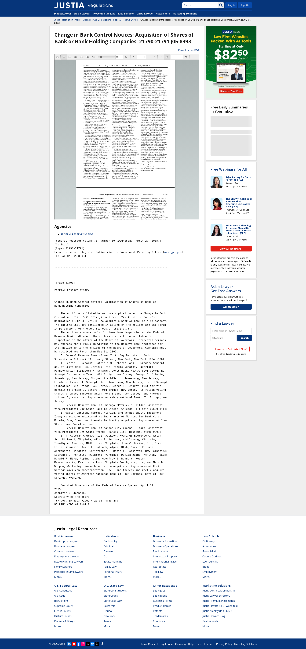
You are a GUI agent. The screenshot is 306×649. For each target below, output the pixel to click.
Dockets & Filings (64, 621)
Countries (159, 621)
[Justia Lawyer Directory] (102, 644)
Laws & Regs (145, 13)
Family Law (110, 566)
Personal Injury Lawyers (68, 572)
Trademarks (160, 616)
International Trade (165, 561)
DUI (106, 556)
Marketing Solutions (185, 13)
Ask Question (231, 306)
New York (109, 616)
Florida (108, 611)
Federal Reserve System (125, 19)
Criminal (108, 546)
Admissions (209, 546)
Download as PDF (188, 50)
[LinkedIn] (69, 644)
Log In (231, 5)
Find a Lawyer (62, 13)
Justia (57, 19)
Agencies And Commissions (97, 19)
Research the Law (104, 13)
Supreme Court (63, 606)
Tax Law (158, 572)
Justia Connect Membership (219, 590)
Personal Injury (113, 572)
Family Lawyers (63, 566)
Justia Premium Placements (218, 600)
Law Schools (126, 13)
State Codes (111, 595)
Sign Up (244, 5)
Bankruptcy (110, 541)
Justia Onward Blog (213, 616)
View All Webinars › (231, 248)
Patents (157, 611)
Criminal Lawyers (64, 551)
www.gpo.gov (173, 252)
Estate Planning (113, 561)
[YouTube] (74, 644)
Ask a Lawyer (82, 13)
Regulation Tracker (71, 19)
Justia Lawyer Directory (216, 595)
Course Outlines (212, 556)
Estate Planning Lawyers (69, 561)
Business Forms (162, 600)
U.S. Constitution (64, 590)
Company (180, 644)
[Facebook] (78, 644)
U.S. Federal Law (65, 586)
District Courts (63, 616)
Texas (107, 621)
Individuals (111, 536)
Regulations (61, 600)
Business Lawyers (65, 546)
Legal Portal (166, 644)
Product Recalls (162, 606)
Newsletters (163, 13)
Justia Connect (149, 644)
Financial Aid (209, 551)
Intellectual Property (165, 556)
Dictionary (208, 541)
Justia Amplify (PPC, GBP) (217, 611)
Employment (160, 551)
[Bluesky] (92, 644)
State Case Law (113, 600)
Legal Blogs (160, 595)
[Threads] (88, 644)
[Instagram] (83, 644)
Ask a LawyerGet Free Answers (226, 288)
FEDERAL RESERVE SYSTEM (77, 234)
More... (58, 577)
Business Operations (165, 546)
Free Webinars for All (229, 169)
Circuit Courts (62, 611)
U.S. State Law (114, 586)
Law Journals (210, 561)
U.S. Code (59, 595)
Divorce (108, 551)
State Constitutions (115, 590)
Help (190, 644)
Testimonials (210, 621)
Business (159, 536)
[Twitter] (97, 644)
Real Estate (159, 566)
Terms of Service (204, 644)
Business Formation (165, 541)
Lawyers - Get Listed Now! (231, 349)
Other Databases (165, 586)
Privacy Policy (224, 644)
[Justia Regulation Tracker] (69, 5)
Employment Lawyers (67, 556)
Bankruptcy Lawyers (66, 541)
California (109, 606)
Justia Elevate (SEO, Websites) (220, 606)
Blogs (205, 566)
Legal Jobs (159, 590)
